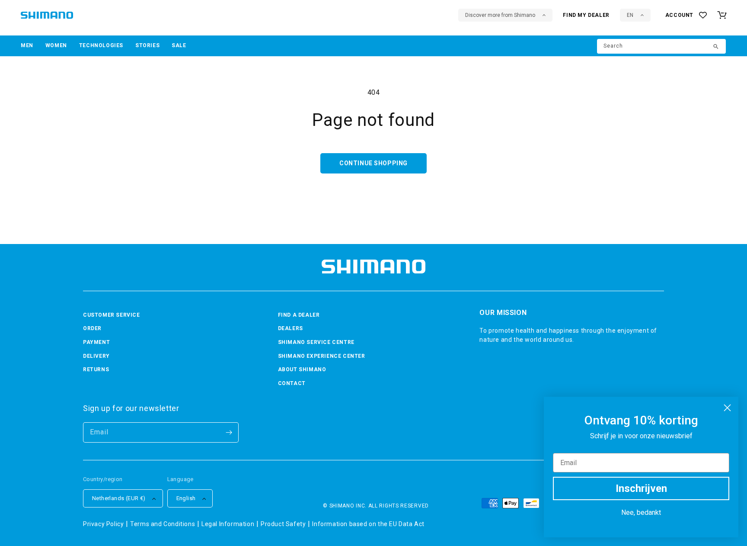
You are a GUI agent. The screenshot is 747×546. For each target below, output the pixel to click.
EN (630, 15)
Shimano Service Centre (316, 342)
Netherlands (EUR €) (119, 498)
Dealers (290, 328)
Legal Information (227, 523)
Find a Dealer (299, 315)
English (186, 498)
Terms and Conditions (162, 523)
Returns (96, 369)
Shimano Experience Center (321, 356)
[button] (27, 45)
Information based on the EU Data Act (368, 523)
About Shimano (302, 369)
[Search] (716, 47)
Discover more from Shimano (500, 15)
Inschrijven (641, 488)
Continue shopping (373, 163)
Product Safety (283, 523)
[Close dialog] (727, 407)
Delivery (96, 356)
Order (92, 328)
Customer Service (111, 315)
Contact (292, 383)
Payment (96, 342)
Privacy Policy (103, 523)
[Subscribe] (228, 432)
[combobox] (661, 46)
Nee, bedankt (641, 512)
